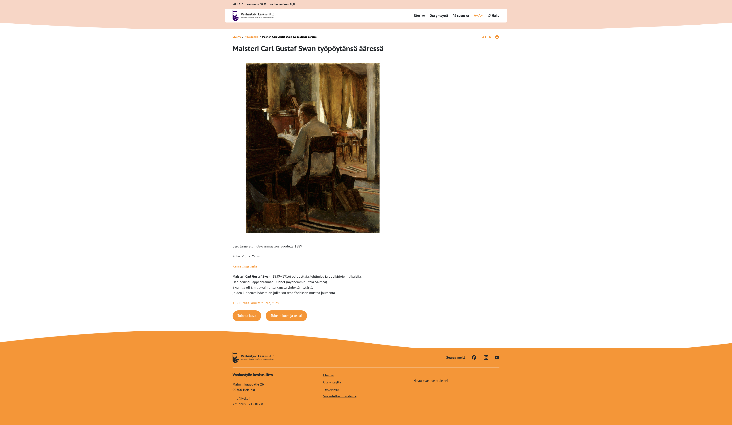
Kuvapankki (251, 37)
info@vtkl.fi (241, 398)
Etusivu (419, 15)
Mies (275, 303)
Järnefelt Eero (260, 303)
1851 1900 (241, 303)
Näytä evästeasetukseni (430, 380)
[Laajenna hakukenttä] (493, 15)
